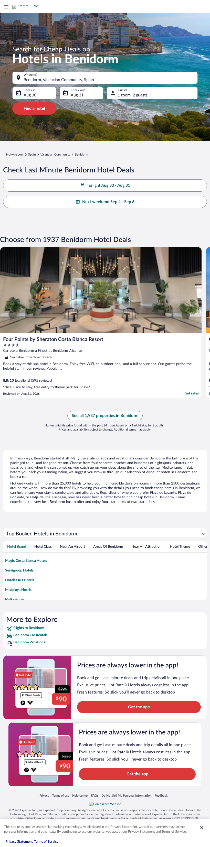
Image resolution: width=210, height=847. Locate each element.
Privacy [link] (44, 795)
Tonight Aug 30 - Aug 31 (108, 185)
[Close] (201, 827)
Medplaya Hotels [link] (18, 590)
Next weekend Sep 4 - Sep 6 (108, 202)
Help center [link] (80, 795)
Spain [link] (32, 154)
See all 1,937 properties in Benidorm (105, 416)
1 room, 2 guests (133, 95)
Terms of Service (46, 841)
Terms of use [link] (60, 795)
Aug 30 (30, 95)
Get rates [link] (192, 393)
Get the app (139, 707)
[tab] (16, 546)
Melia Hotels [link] (15, 599)
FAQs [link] (94, 795)
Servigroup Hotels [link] (19, 570)
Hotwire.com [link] (15, 154)
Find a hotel (34, 108)
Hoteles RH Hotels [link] (19, 580)
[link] (105, 629)
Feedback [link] (161, 795)
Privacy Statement (19, 841)
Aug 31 (77, 95)
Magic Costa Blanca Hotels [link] (26, 561)
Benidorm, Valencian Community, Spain (59, 80)
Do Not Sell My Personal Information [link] (126, 795)
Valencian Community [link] (55, 154)
